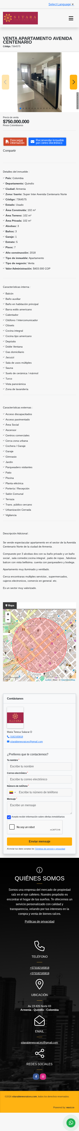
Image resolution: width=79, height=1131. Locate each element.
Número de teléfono (18, 786)
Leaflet (48, 679)
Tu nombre (13, 760)
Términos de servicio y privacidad (50, 849)
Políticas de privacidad (39, 921)
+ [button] (8, 614)
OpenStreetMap (68, 679)
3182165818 (16, 736)
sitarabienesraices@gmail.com (26, 741)
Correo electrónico (17, 773)
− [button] (8, 619)
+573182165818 (39, 967)
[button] (20, 108)
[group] (39, 82)
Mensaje (12, 799)
